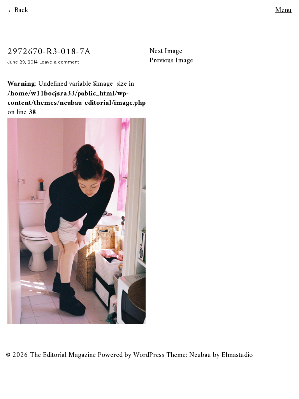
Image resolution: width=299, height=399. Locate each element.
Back (21, 10)
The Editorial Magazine (63, 355)
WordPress (148, 355)
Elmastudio (237, 355)
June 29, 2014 (22, 62)
